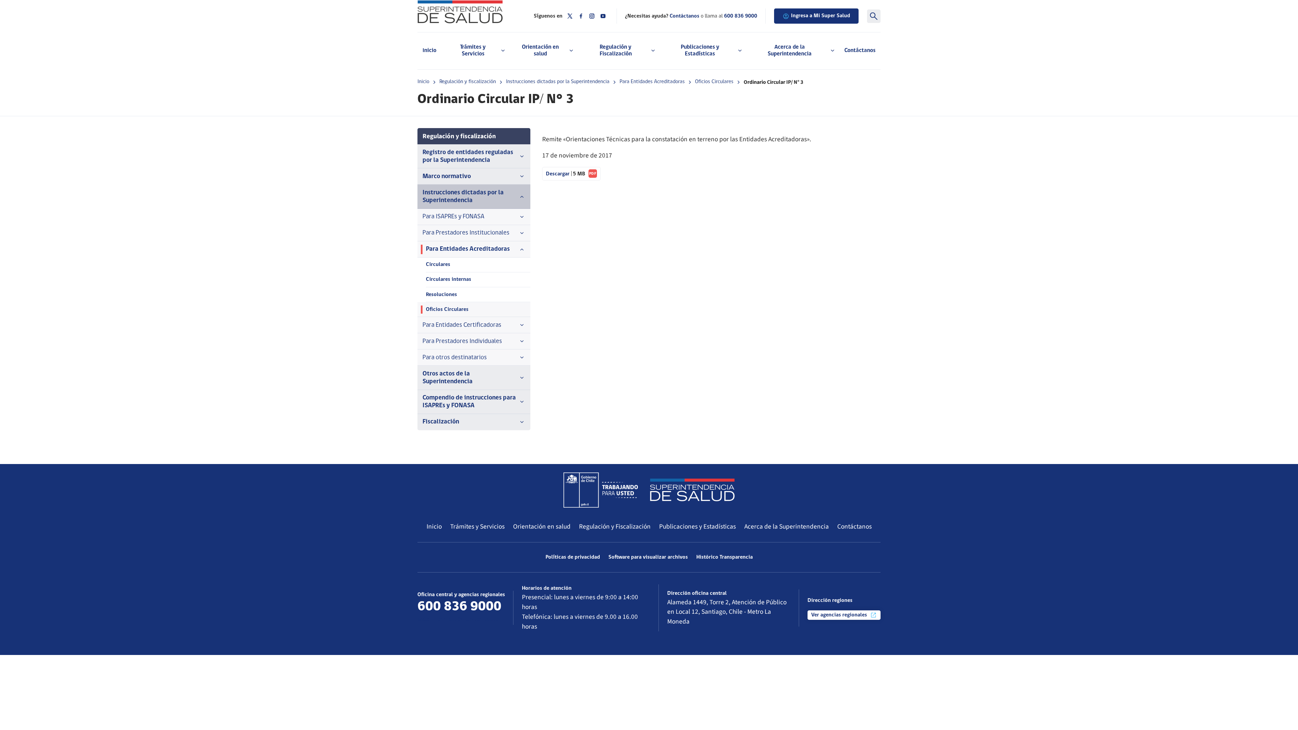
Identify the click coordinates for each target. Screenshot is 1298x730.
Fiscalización (441, 422)
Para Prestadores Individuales (462, 341)
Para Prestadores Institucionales (466, 233)
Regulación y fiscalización (467, 81)
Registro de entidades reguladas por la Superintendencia (468, 156)
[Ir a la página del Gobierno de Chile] (600, 490)
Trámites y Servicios (477, 526)
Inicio (429, 50)
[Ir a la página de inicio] (467, 12)
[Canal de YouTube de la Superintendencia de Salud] (603, 16)
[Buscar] (874, 16)
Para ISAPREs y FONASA (453, 217)
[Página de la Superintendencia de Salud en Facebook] (581, 16)
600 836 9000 (740, 16)
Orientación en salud (542, 526)
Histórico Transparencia (724, 557)
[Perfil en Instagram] (592, 16)
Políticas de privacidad (573, 557)
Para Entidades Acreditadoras (652, 81)
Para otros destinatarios (455, 358)
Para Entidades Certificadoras (462, 325)
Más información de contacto (458, 619)
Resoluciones (441, 294)
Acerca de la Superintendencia (786, 526)
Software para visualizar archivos (648, 557)
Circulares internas (448, 279)
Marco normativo (447, 176)
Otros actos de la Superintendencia (448, 378)
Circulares (438, 264)
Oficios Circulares (714, 81)
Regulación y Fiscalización (615, 526)
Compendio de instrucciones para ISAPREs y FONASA (469, 402)
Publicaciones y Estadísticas (697, 526)
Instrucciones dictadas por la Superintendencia (557, 81)
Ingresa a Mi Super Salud (820, 16)
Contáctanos (859, 50)
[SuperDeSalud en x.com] (570, 16)
